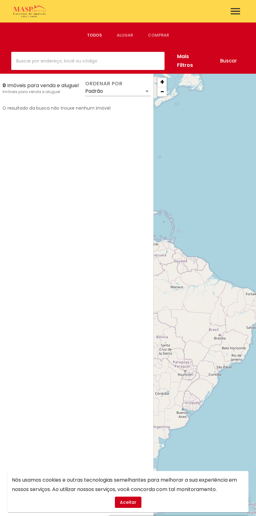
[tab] (94, 35)
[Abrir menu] (235, 11)
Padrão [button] (94, 91)
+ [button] (162, 82)
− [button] (162, 92)
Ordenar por (104, 83)
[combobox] (88, 61)
